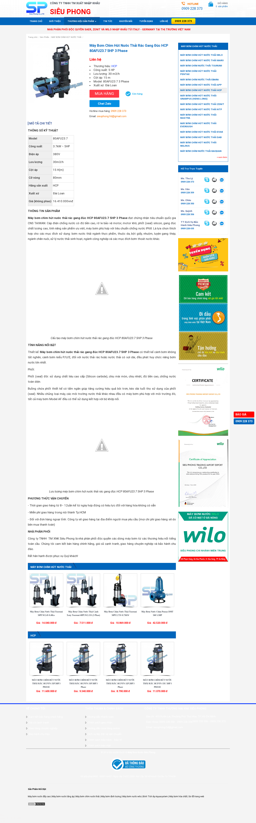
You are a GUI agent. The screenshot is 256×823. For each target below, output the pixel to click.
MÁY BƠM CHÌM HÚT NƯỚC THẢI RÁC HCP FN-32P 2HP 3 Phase (120, 683)
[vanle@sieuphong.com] (214, 190)
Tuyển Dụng (146, 21)
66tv (2, 815)
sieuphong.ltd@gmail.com (111, 116)
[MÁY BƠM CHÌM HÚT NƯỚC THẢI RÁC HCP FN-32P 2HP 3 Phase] (120, 658)
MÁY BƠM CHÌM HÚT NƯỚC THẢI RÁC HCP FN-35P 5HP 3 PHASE (46, 683)
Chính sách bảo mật (99, 745)
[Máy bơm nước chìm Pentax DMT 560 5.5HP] (157, 590)
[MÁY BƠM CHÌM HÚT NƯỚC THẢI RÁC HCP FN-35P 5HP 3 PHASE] (46, 658)
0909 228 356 (187, 214)
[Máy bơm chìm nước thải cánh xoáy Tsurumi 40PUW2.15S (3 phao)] (83, 590)
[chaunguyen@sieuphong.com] (214, 201)
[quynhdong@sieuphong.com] (214, 212)
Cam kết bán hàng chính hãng (46, 716)
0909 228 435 (187, 228)
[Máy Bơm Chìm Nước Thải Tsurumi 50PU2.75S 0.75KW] (120, 590)
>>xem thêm (222, 157)
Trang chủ (36, 21)
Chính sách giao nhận (100, 722)
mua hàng (104, 94)
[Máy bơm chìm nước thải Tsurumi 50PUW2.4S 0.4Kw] (46, 590)
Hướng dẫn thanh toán (101, 716)
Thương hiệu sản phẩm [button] (81, 21)
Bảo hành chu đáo (39, 734)
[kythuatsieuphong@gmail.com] (214, 223)
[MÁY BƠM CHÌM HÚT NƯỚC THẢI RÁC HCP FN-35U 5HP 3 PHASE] (157, 658)
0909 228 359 (187, 192)
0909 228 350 (187, 203)
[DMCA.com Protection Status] (36, 804)
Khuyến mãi (125, 21)
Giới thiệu (55, 21)
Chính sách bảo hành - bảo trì (105, 739)
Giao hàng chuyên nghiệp (43, 728)
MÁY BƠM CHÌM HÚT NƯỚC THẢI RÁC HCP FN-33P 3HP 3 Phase (83, 683)
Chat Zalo (104, 103)
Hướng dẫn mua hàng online (104, 728)
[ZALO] (222, 180)
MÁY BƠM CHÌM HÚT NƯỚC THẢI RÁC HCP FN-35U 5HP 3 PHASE (157, 683)
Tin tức (107, 21)
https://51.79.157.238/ (11, 818)
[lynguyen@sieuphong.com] (214, 179)
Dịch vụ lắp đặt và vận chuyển (105, 734)
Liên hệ (164, 21)
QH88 (2, 821)
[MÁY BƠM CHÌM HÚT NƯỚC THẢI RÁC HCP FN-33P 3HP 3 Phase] (83, 658)
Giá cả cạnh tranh (39, 722)
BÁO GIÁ (240, 414)
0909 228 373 (244, 421)
